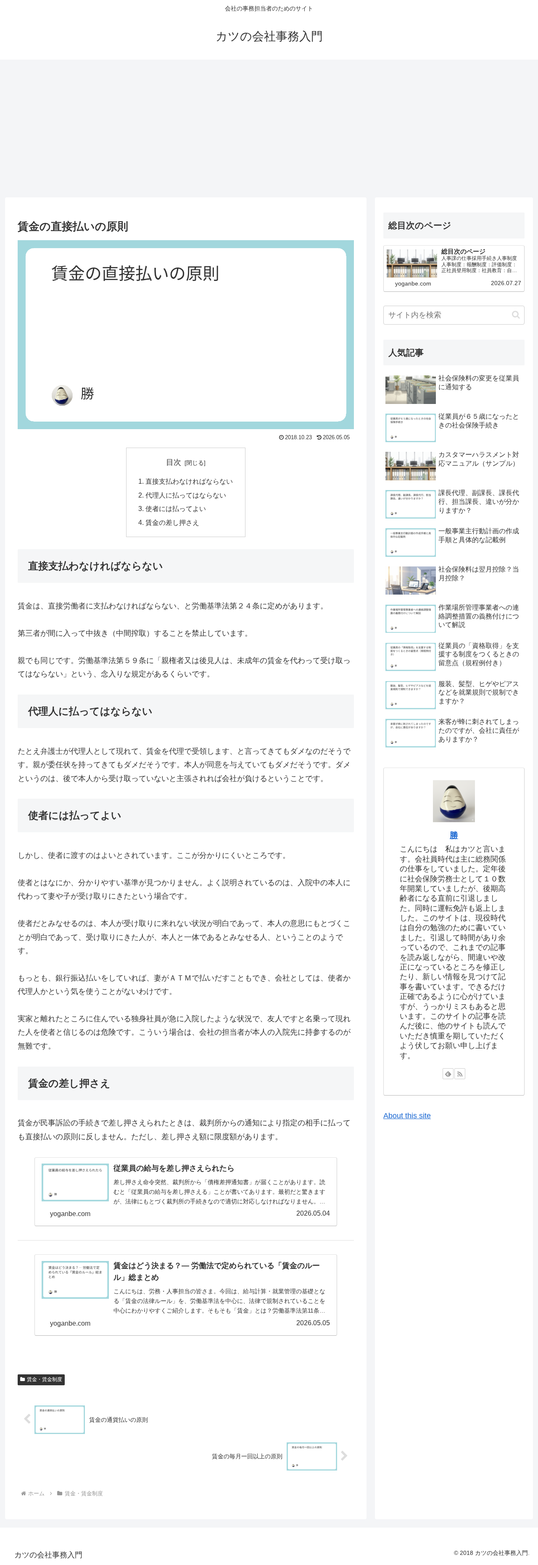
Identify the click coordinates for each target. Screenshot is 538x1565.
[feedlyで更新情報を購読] (448, 1073)
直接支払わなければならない (189, 481)
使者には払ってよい (175, 508)
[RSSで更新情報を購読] (459, 1073)
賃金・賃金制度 (44, 1379)
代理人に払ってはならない (185, 495)
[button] (516, 315)
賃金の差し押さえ (172, 522)
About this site (407, 1115)
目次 (173, 462)
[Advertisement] (269, 128)
